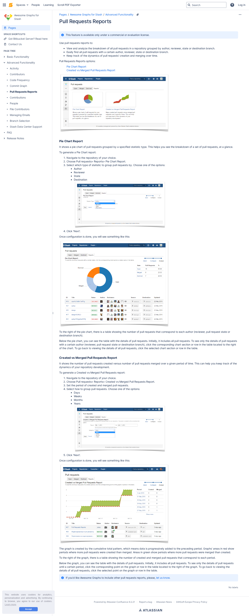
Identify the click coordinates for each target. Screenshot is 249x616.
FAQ (9, 132)
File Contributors (19, 109)
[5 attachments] (137, 14)
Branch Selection (20, 120)
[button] (4, 5)
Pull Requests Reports (23, 91)
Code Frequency (20, 80)
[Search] (189, 4)
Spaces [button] (20, 4)
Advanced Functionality (21, 62)
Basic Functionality (18, 56)
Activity (14, 68)
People (14, 103)
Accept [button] (28, 609)
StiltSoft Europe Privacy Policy (191, 602)
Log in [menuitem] (241, 4)
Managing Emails (20, 115)
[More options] (240, 14)
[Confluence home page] (10, 5)
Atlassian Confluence (117, 602)
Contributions (18, 97)
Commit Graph (18, 85)
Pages (63, 14)
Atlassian (150, 610)
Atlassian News (164, 602)
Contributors (17, 74)
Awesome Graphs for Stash (86, 14)
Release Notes (15, 138)
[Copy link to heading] (83, 141)
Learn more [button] (10, 604)
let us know (163, 577)
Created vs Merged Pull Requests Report (91, 70)
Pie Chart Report (76, 66)
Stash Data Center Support (26, 126)
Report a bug (145, 602)
